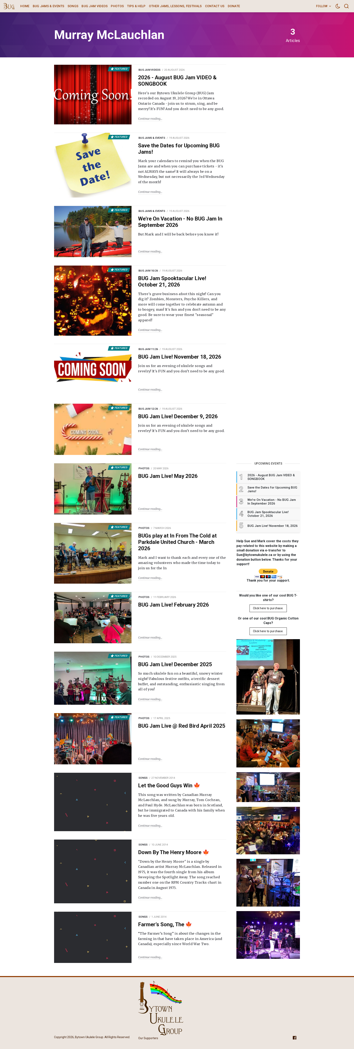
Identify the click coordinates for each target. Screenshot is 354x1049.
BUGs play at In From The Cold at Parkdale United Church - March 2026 (177, 542)
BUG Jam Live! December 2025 (175, 664)
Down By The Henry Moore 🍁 (173, 852)
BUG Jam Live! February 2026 (173, 605)
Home (24, 6)
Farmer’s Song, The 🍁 (165, 924)
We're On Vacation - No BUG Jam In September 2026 (180, 222)
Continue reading (149, 118)
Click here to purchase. (268, 608)
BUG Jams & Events (48, 6)
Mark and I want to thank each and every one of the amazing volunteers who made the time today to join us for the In (182, 563)
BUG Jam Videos (95, 6)
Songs (73, 6)
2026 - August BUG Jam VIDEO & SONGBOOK (177, 80)
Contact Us (215, 6)
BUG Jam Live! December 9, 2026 (178, 416)
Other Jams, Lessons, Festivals (175, 6)
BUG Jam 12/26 (148, 408)
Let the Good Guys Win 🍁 (169, 785)
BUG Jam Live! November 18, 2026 (179, 357)
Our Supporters (148, 1038)
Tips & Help (136, 6)
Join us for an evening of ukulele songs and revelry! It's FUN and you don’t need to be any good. (181, 368)
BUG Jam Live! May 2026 (168, 476)
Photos (117, 6)
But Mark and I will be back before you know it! (178, 234)
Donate (234, 6)
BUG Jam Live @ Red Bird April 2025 (181, 726)
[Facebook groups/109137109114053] (295, 1037)
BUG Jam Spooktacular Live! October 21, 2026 (172, 281)
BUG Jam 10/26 (148, 270)
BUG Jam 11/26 (148, 349)
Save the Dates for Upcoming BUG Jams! (179, 148)
